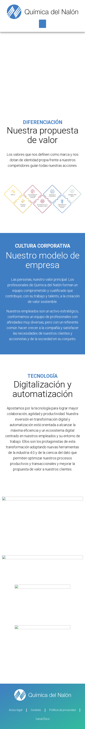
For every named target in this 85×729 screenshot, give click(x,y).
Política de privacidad (62, 710)
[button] (42, 24)
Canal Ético (43, 718)
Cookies (36, 710)
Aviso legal (15, 710)
